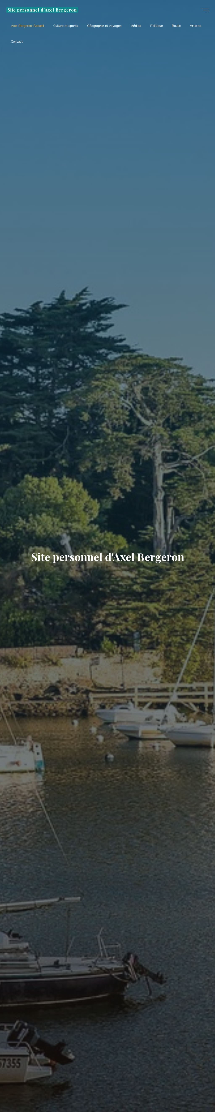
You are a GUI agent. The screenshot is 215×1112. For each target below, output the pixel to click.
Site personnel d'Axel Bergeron (42, 10)
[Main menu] (205, 10)
